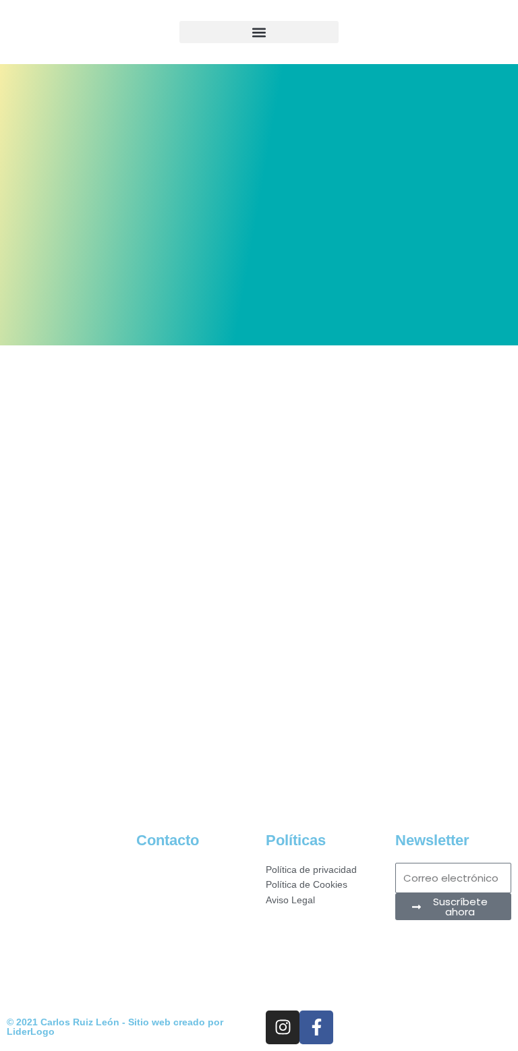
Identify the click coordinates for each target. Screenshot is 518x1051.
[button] (259, 32)
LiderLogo (31, 1032)
